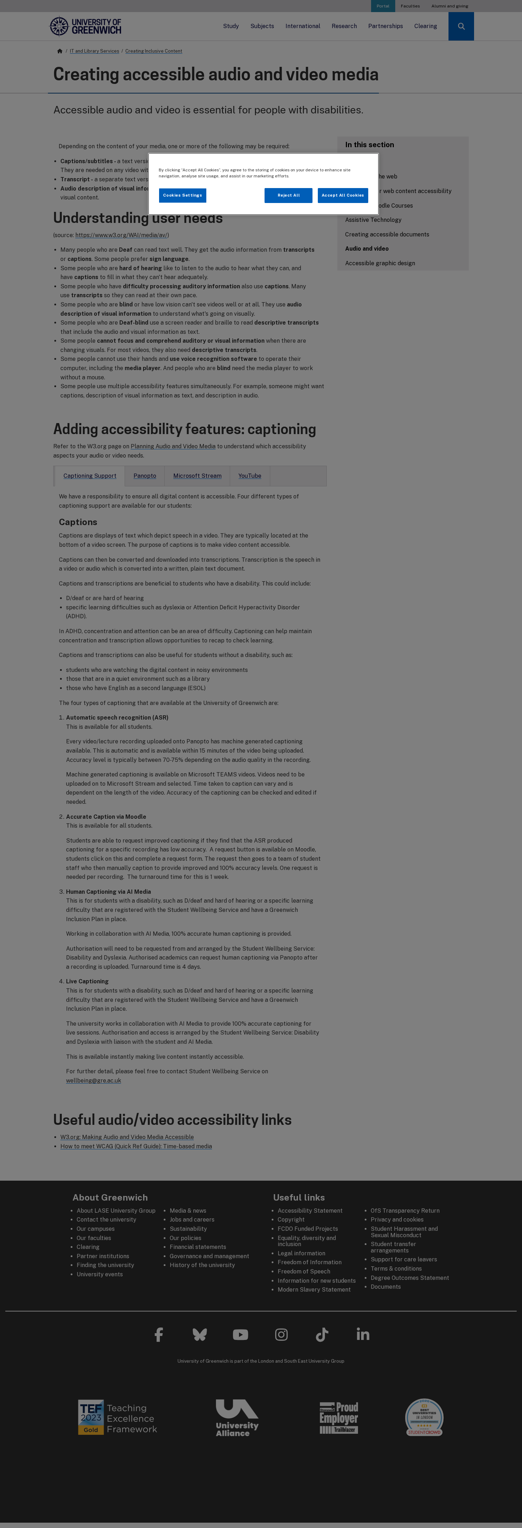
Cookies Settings (182, 195)
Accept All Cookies (343, 195)
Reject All (289, 195)
